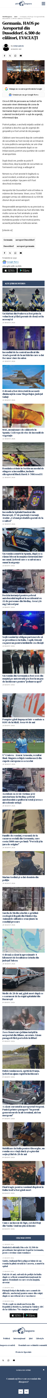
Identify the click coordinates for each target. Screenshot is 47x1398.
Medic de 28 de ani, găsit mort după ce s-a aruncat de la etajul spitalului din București (22, 996)
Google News (13, 261)
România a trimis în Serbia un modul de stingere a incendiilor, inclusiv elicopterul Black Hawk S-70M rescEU (23, 471)
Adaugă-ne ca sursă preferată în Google (25, 89)
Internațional (19, 1338)
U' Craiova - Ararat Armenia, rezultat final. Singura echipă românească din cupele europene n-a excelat (22, 758)
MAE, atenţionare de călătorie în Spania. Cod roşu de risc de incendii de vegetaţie (23, 432)
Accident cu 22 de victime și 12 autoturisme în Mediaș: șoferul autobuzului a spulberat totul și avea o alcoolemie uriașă (22, 798)
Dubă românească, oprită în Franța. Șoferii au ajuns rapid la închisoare (21, 1072)
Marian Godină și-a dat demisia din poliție (20, 879)
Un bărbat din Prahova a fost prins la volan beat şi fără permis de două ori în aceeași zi (23, 316)
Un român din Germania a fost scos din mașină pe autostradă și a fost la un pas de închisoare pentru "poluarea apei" (23, 678)
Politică (6, 1338)
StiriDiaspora (7, 17)
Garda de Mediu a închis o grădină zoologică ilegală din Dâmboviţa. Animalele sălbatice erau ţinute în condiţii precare (20, 917)
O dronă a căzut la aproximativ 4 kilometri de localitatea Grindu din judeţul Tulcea (20, 957)
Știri (15, 17)
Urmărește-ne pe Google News (25, 94)
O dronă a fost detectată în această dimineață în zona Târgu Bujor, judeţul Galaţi (22, 394)
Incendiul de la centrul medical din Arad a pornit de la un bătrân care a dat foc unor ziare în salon (23, 355)
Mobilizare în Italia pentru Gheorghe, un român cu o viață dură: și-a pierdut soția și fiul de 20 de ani (23, 1151)
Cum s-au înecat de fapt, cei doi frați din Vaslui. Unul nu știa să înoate (21, 1224)
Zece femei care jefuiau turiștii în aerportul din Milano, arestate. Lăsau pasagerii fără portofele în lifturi (21, 1035)
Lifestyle (40, 1338)
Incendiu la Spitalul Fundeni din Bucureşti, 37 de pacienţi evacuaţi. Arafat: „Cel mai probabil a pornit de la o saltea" (22, 516)
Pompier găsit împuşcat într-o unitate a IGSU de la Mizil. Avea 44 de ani (23, 721)
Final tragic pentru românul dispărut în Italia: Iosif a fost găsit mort (23, 1188)
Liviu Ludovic (18, 46)
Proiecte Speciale (23, 1352)
